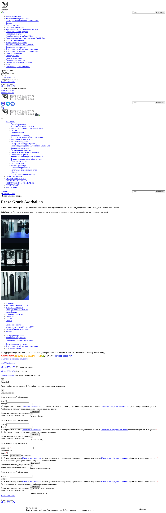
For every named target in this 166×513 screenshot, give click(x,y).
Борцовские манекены (15, 40)
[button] (36, 115)
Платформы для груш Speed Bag (19, 36)
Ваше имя (6, 448)
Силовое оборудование (15, 60)
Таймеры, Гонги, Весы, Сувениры (20, 45)
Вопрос (4, 479)
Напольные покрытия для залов (19, 62)
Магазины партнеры (14, 308)
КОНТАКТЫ (11, 187)
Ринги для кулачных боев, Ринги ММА (22, 21)
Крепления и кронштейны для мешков (22, 29)
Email (4, 453)
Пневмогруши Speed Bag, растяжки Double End (25, 38)
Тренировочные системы (16, 43)
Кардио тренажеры (14, 58)
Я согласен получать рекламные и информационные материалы (30, 409)
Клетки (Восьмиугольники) (17, 18)
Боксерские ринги (13, 325)
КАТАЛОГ (10, 122)
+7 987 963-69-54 (8, 86)
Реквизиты (5, 455)
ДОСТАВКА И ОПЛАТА (16, 181)
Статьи (9, 321)
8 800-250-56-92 (7, 90)
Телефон (5, 404)
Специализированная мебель (18, 67)
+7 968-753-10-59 (8, 82)
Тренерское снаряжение (16, 47)
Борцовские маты (13, 25)
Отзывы (9, 318)
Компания (10, 303)
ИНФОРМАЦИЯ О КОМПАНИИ (20, 183)
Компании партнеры (14, 314)
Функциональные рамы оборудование (22, 51)
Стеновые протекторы (15, 27)
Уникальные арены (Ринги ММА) (20, 327)
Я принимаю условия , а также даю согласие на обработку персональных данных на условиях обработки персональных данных (80, 406)
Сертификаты (11, 312)
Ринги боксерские (13, 16)
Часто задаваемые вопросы (17, 305)
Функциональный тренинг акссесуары (22, 49)
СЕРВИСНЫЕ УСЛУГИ (16, 179)
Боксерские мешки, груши (17, 32)
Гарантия (9, 316)
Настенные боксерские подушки (19, 340)
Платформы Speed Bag (15, 335)
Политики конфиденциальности (114, 406)
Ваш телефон (7, 450)
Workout (9, 64)
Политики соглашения (31, 406)
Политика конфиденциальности (14, 359)
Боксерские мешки (13, 348)
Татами (9, 23)
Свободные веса (12, 56)
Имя (3, 401)
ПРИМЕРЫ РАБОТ (14, 176)
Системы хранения (14, 53)
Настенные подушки (14, 34)
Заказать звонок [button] (7, 93)
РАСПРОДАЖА (12, 185)
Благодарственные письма (17, 310)
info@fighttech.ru (8, 77)
